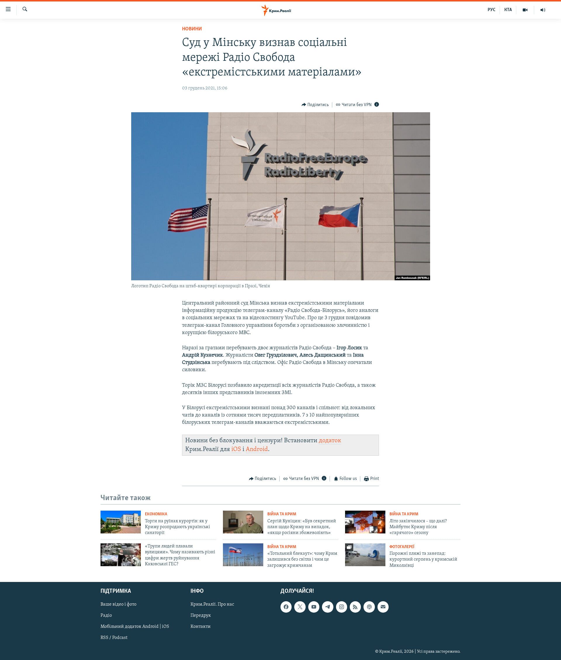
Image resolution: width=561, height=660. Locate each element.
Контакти (201, 627)
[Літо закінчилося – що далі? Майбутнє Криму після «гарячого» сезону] (365, 522)
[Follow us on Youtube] (313, 606)
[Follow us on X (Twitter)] (299, 606)
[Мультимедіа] (525, 10)
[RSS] (355, 606)
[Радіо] (543, 10)
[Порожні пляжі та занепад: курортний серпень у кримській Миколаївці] (365, 554)
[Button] (315, 105)
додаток (330, 441)
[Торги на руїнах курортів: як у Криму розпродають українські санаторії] (121, 522)
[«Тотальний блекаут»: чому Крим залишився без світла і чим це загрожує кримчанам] (243, 554)
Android (257, 449)
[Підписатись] (383, 606)
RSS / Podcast (114, 638)
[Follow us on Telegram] (327, 606)
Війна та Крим (281, 514)
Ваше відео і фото (118, 604)
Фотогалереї (401, 547)
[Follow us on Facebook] (286, 606)
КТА (508, 10)
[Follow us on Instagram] (341, 606)
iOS (236, 449)
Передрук (201, 616)
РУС (492, 10)
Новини (192, 29)
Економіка (156, 514)
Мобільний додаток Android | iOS (135, 627)
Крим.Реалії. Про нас (212, 604)
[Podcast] (369, 606)
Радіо (106, 616)
